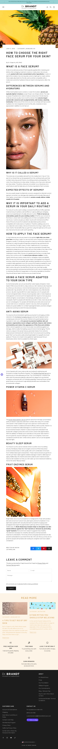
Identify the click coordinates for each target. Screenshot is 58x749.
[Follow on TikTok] (15, 737)
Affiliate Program (44, 685)
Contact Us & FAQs (7, 720)
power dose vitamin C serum (17, 419)
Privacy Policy (41, 563)
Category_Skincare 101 (26, 48)
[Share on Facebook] (33, 548)
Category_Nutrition (37, 611)
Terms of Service (11, 565)
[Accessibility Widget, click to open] (2, 374)
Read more (5, 637)
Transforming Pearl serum (41, 373)
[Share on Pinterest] (44, 548)
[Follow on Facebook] (3, 737)
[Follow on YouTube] (11, 737)
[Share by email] (49, 548)
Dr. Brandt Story (43, 677)
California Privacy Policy (9, 728)
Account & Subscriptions (9, 709)
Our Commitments (44, 688)
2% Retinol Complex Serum (23, 317)
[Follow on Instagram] (7, 737)
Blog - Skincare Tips (44, 691)
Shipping (5, 712)
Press (40, 680)
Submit (11, 588)
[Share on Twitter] (38, 548)
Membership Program (8, 722)
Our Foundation (43, 683)
